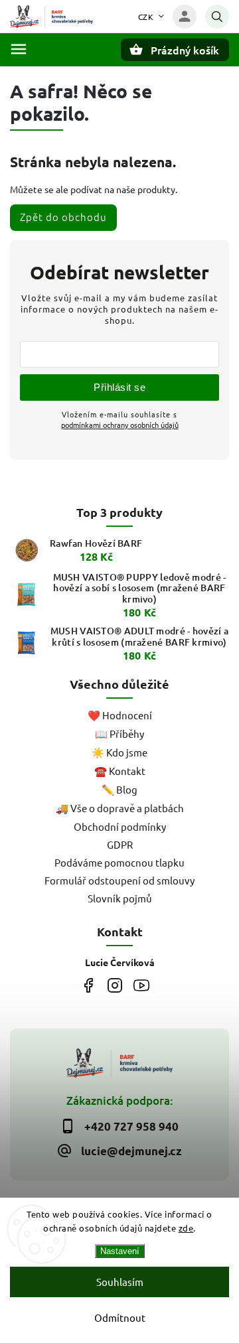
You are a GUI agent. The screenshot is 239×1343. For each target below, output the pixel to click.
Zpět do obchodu (63, 217)
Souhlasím (119, 1281)
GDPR (120, 844)
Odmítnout (119, 1317)
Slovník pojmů (120, 898)
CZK (146, 16)
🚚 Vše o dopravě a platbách (120, 808)
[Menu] (19, 49)
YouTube (141, 985)
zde (186, 1228)
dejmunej (88, 985)
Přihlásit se (119, 387)
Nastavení (119, 1251)
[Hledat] (217, 17)
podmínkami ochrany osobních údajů (120, 424)
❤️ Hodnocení (120, 715)
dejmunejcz (114, 985)
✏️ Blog (119, 789)
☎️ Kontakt (119, 770)
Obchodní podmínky (120, 826)
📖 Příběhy (119, 733)
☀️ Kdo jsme (119, 752)
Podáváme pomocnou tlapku (119, 862)
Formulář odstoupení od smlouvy (119, 880)
